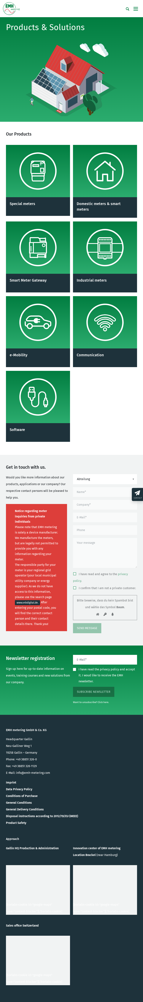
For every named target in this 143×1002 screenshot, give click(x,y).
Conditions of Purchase (22, 796)
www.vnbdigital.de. (27, 602)
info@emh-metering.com (33, 773)
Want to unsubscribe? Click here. (91, 702)
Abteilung (83, 479)
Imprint (11, 782)
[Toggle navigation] (136, 8)
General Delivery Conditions (25, 809)
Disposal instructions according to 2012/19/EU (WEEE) (42, 816)
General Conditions (19, 802)
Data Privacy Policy (19, 789)
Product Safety (16, 823)
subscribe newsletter (93, 692)
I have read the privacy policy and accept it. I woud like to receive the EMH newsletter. (107, 675)
